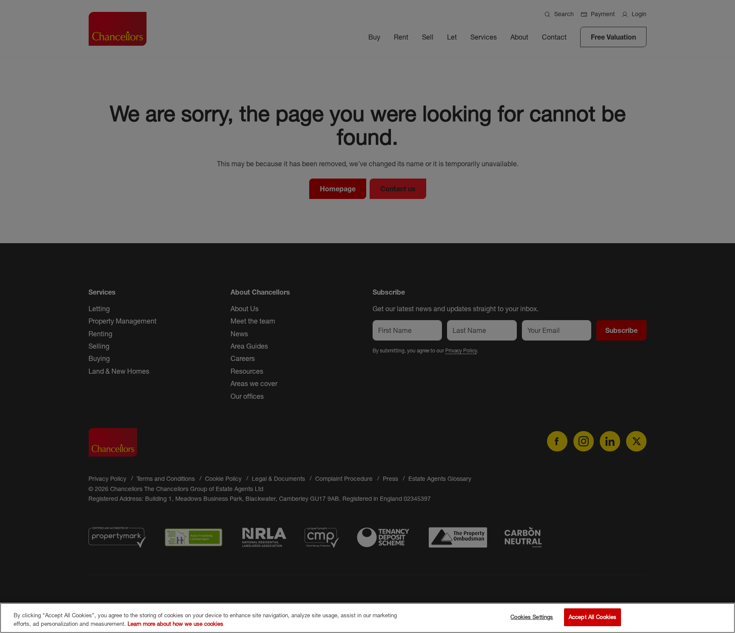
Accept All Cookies (592, 616)
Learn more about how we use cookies (175, 623)
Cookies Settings (531, 616)
